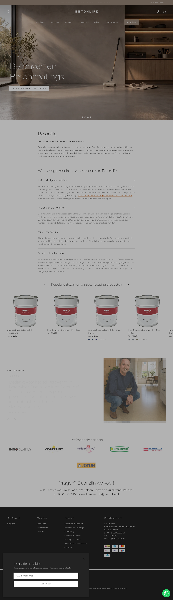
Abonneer (46, 584)
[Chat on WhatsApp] (166, 593)
